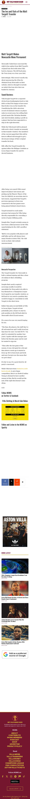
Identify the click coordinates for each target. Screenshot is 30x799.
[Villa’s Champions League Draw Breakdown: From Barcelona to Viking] (15, 566)
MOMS (4, 16)
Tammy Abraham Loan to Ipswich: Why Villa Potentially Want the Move (13, 620)
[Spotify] (15, 776)
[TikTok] (24, 776)
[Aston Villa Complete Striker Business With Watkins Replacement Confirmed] (15, 632)
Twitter (6, 395)
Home (3, 6)
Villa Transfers (9, 6)
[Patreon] (19, 776)
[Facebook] (2, 776)
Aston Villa (13, 783)
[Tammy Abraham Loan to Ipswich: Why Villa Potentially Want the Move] (15, 610)
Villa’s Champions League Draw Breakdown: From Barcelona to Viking (14, 576)
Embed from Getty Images (7, 247)
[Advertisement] (15, 33)
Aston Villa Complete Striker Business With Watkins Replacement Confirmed (13, 642)
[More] (22, 482)
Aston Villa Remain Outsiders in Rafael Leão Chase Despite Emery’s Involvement (15, 598)
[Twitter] (7, 776)
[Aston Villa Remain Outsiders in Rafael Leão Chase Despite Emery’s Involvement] (15, 588)
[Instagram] (11, 776)
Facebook (14, 395)
